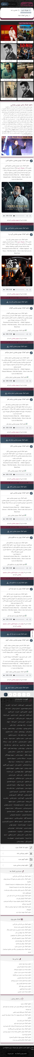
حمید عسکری (20, 738)
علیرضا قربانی (19, 788)
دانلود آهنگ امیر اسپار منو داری (22, 1023)
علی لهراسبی (10, 778)
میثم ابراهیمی (12, 831)
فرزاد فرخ (29, 792)
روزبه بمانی (21, 748)
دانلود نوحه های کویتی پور (24, 983)
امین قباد (13, 722)
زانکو (5, 748)
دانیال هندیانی (22, 742)
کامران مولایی (28, 795)
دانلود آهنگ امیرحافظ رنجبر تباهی (22, 1012)
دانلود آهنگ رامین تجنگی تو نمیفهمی (21, 935)
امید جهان (22, 715)
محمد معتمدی (11, 811)
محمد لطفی (20, 811)
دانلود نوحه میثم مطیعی (24, 978)
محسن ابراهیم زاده (19, 805)
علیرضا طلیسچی (11, 785)
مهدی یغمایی (15, 220)
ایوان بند (29, 725)
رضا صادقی (15, 745)
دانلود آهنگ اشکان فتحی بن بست (22, 1040)
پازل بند (4, 728)
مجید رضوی (28, 805)
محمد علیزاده (28, 811)
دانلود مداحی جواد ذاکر (25, 986)
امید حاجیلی (14, 715)
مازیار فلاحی (13, 798)
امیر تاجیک (6, 715)
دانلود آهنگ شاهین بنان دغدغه (22, 927)
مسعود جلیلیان (9, 818)
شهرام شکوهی (10, 768)
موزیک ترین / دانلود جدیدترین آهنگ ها (26, 4)
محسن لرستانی (27, 808)
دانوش (30, 742)
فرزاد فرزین (22, 792)
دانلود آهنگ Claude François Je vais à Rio (20, 887)
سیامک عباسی (21, 758)
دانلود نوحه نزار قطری (25, 989)
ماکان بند (5, 798)
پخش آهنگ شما (23, 16)
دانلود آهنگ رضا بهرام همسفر (23, 941)
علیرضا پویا (29, 785)
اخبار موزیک (10, 1053)
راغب (9, 742)
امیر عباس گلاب (20, 718)
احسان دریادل (15, 708)
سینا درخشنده (20, 762)
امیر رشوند (29, 718)
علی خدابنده (10, 772)
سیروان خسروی (11, 758)
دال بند (5, 738)
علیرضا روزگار (20, 785)
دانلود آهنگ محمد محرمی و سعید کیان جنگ (19, 930)
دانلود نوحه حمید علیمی (24, 992)
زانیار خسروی (28, 752)
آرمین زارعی (28, 705)
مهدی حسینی (28, 828)
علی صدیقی (12, 775)
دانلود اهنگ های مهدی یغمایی (21, 105)
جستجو (5, 4)
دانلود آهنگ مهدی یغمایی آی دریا (18, 234)
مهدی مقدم (19, 828)
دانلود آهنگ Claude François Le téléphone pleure (18, 884)
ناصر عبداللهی (12, 835)
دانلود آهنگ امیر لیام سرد (24, 1020)
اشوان (30, 712)
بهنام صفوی (11, 728)
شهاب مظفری (19, 768)
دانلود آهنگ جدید (26, 1004)
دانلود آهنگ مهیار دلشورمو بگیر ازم (21, 938)
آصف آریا (14, 705)
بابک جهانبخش (21, 725)
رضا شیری (22, 745)
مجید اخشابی (20, 801)
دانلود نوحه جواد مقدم (25, 964)
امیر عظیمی (11, 718)
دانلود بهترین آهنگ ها (21, 1053)
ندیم (5, 835)
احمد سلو (8, 708)
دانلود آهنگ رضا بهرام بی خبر (23, 933)
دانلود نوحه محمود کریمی (24, 967)
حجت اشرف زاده (22, 735)
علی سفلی (19, 775)
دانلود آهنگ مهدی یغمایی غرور (19, 493)
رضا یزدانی (29, 748)
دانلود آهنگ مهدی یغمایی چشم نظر (18, 399)
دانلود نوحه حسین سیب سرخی (22, 972)
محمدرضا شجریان (27, 815)
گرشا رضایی (28, 798)
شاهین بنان (18, 765)
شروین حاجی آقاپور (8, 765)
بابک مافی (13, 725)
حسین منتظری (13, 735)
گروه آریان (21, 798)
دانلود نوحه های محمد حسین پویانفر (21, 981)
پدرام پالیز (29, 732)
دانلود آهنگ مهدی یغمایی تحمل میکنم (17, 352)
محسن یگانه (18, 808)
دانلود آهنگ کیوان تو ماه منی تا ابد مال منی (19, 896)
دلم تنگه (22, 119)
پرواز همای (22, 732)
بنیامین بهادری (27, 728)
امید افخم (29, 715)
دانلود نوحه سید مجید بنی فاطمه (22, 975)
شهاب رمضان (28, 768)
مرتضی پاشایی (27, 133)
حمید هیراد (12, 738)
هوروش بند (10, 838)
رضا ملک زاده (7, 745)
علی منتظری (28, 781)
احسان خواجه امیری (26, 708)
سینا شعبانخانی (27, 765)
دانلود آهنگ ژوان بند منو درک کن (19, 589)
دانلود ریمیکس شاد (22, 853)
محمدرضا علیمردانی (15, 815)
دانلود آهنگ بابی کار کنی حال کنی (22, 876)
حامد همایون (9, 732)
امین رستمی (21, 722)
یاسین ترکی (28, 841)
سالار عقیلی (20, 752)
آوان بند (8, 705)
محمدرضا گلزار (28, 818)
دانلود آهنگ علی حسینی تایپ (23, 946)
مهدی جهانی (12, 825)
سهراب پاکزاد (28, 755)
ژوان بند (21, 572)
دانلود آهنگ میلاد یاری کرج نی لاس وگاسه (19, 1029)
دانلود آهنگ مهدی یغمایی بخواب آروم (17, 640)
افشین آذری (23, 712)
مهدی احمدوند (22, 825)
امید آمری (11, 712)
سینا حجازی (28, 762)
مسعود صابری (28, 821)
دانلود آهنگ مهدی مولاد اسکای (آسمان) (20, 1037)
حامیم (30, 735)
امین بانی (29, 722)
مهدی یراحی (11, 828)
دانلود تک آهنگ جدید (22, 848)
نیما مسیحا (28, 838)
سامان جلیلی (11, 752)
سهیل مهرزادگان (9, 755)
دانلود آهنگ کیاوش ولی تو (24, 898)
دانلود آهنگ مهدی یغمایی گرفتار (19, 308)
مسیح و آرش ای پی (7, 821)
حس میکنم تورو (12, 122)
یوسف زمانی (20, 841)
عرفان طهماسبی (19, 772)
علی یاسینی (20, 781)
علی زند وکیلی (28, 775)
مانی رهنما (29, 801)
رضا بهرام (29, 745)
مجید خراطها (12, 801)
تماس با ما (14, 10)
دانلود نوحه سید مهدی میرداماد (22, 969)
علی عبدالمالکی (20, 778)
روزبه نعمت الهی (12, 748)
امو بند (17, 712)
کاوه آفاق (20, 795)
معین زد (29, 825)
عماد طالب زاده (11, 788)
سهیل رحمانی (19, 755)
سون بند (29, 758)
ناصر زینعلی (20, 835)
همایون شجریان (19, 838)
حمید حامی (30, 129)
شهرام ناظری (28, 772)
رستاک (5, 742)
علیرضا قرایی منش (12, 572)
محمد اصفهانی (14, 129)
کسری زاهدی (12, 795)
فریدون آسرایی (27, 126)
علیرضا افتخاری (11, 781)
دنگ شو (15, 742)
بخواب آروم (7, 131)
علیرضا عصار (28, 788)
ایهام (8, 722)
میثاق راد (19, 831)
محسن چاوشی (8, 805)
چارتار (15, 732)
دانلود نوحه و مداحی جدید (20, 865)
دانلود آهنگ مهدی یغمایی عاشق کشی (17, 161)
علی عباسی (28, 778)
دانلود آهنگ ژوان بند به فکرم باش (18, 537)
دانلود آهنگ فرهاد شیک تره (23, 912)
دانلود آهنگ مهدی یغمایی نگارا (19, 446)
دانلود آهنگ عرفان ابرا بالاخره (23, 944)
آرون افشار (21, 705)
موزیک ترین (24, 10)
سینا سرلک (11, 762)
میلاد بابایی (28, 835)
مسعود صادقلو (18, 821)
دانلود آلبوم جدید (23, 859)
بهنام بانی (19, 728)
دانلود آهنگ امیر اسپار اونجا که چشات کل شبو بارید (17, 1026)
